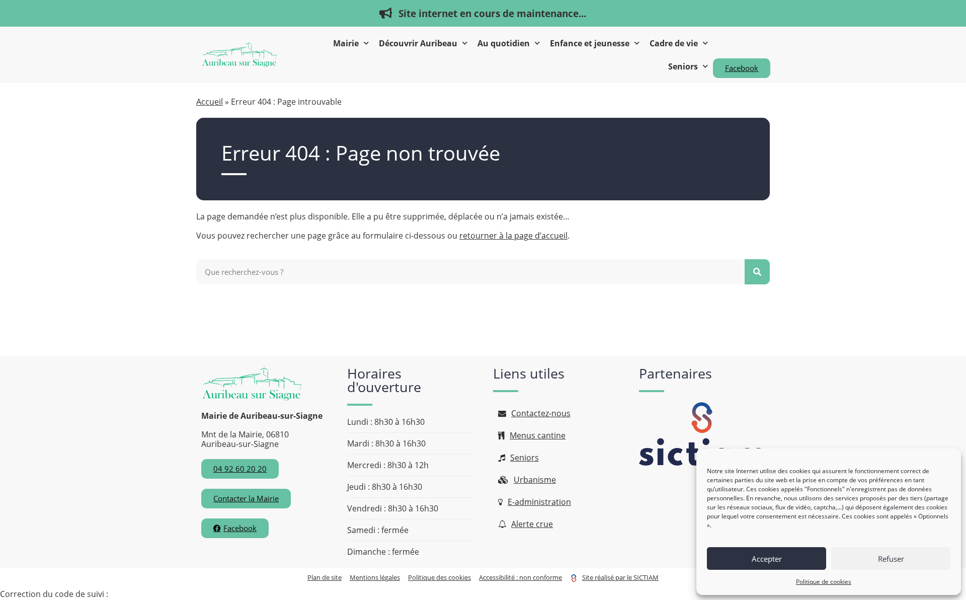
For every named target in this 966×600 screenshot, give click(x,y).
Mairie (346, 43)
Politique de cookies (823, 581)
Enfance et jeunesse (589, 43)
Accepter (767, 559)
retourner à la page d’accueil (513, 235)
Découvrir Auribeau (418, 43)
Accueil (209, 101)
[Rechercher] (757, 271)
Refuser (891, 559)
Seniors (683, 66)
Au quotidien (503, 43)
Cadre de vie (674, 43)
